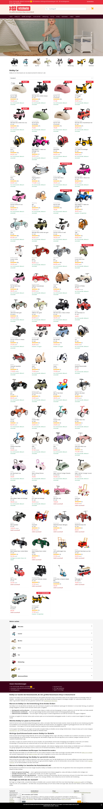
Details (24, 801)
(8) (40, 236)
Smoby (58, 16)
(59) (83, 256)
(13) (39, 396)
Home (10, 16)
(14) (62, 336)
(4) (82, 181)
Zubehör (78, 16)
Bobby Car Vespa (33, 754)
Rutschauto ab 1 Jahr (14, 730)
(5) (60, 289)
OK (79, 802)
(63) (40, 93)
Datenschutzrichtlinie (66, 799)
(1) (39, 153)
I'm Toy (52, 16)
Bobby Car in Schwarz (87, 752)
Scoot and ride (36, 16)
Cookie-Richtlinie (29, 799)
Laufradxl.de (55, 792)
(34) (62, 93)
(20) (60, 263)
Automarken (65, 16)
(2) (60, 236)
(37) (39, 126)
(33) (60, 153)
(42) (62, 175)
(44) (62, 202)
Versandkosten (34, 792)
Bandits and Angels (26, 16)
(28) (17, 236)
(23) (19, 120)
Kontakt (11, 799)
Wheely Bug (45, 16)
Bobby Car (17, 16)
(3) (83, 202)
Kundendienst (90, 1)
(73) (62, 120)
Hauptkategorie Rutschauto (50, 700)
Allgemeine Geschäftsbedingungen (82, 792)
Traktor (71, 16)
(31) (40, 336)
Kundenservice (77, 782)
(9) (19, 93)
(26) (17, 263)
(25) (17, 181)
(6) (82, 153)
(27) (83, 126)
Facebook (11, 800)
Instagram (11, 802)
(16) (17, 153)
